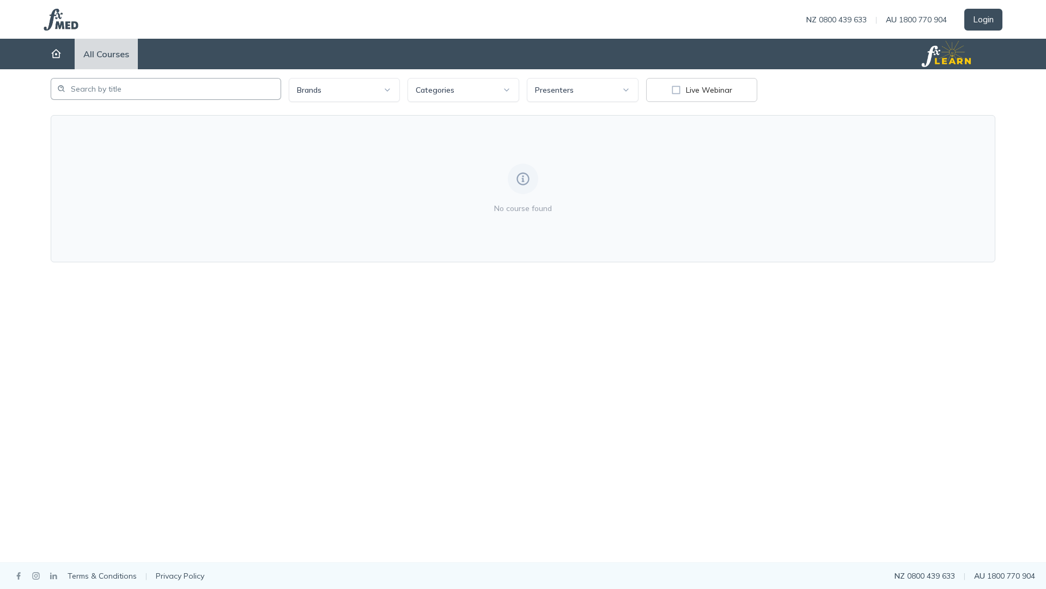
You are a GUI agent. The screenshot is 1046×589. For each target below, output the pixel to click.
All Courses (106, 54)
